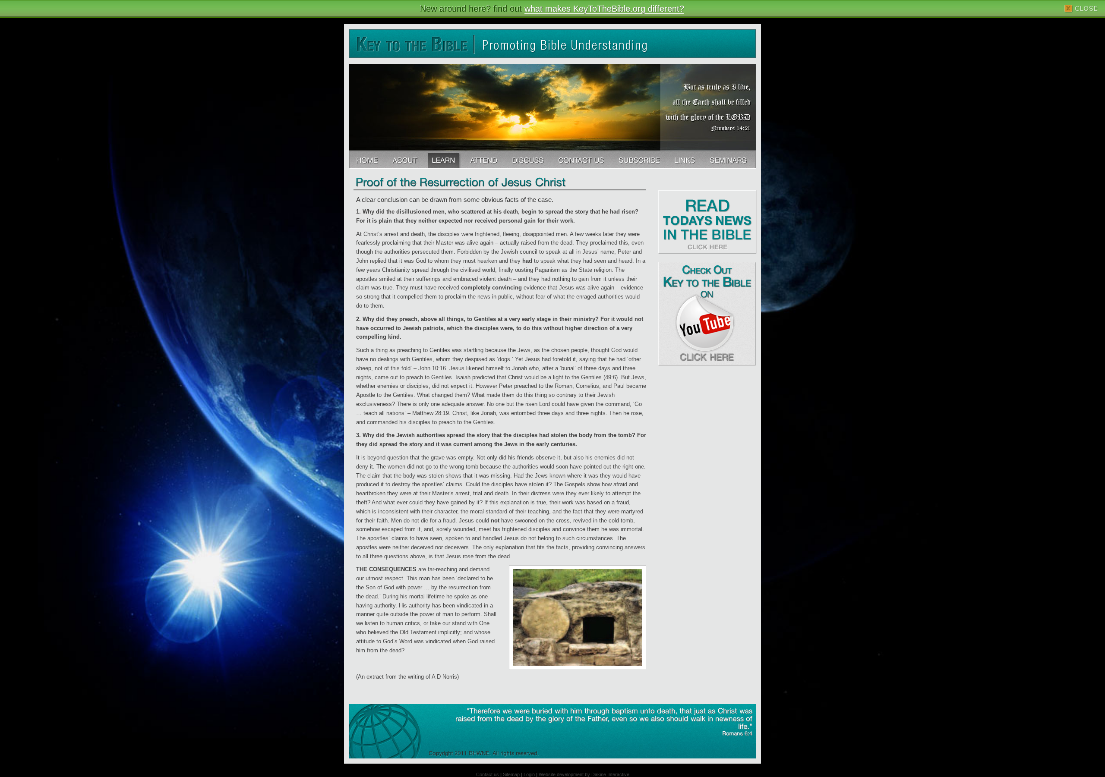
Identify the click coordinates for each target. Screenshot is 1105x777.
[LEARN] (444, 159)
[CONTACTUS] (581, 159)
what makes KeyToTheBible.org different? (604, 8)
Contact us (487, 774)
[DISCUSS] (528, 159)
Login (529, 774)
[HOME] (367, 159)
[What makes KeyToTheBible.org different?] (405, 159)
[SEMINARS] (729, 159)
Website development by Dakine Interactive (584, 774)
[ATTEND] (484, 159)
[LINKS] (685, 159)
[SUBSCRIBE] (640, 159)
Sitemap (511, 774)
